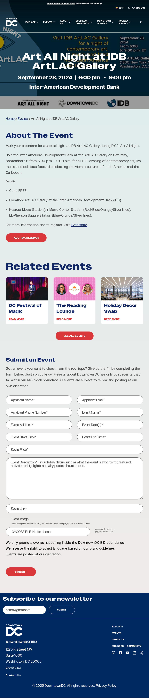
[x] (141, 653)
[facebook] (120, 653)
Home (10, 119)
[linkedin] (134, 653)
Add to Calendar (26, 237)
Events (23, 119)
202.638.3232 (13, 667)
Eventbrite (79, 225)
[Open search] (141, 22)
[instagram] (113, 653)
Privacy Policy (106, 686)
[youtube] (127, 653)
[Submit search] (141, 33)
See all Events (75, 335)
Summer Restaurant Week (61, 3)
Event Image (20, 519)
